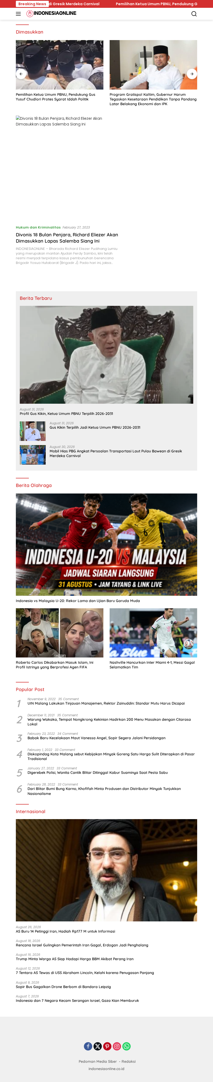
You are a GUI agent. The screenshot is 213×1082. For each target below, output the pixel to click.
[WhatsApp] (126, 1046)
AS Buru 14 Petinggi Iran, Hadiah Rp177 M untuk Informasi (65, 931)
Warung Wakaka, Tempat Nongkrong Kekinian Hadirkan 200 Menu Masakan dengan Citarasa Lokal (109, 721)
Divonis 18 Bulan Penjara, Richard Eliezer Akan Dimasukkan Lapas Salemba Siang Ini (67, 238)
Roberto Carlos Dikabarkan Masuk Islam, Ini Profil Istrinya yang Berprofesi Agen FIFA (54, 664)
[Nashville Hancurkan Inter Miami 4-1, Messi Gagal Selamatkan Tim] (153, 632)
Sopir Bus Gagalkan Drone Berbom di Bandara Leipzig (63, 986)
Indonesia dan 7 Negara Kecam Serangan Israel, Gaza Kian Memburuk (77, 1000)
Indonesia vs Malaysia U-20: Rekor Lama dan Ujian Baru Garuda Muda (78, 600)
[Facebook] (88, 1046)
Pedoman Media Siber (98, 1061)
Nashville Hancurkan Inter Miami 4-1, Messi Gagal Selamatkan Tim (152, 664)
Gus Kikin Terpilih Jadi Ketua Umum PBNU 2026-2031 (95, 427)
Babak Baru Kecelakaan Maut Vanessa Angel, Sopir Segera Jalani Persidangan (96, 738)
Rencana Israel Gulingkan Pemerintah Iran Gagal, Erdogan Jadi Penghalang (82, 945)
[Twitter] (98, 1046)
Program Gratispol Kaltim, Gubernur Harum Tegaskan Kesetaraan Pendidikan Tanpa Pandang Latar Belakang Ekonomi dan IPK (153, 99)
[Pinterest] (107, 1046)
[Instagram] (117, 1046)
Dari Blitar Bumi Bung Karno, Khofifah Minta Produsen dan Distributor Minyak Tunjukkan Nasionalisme (104, 791)
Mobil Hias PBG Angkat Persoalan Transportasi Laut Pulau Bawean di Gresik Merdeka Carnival (116, 453)
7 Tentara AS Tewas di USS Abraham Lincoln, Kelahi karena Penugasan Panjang (85, 972)
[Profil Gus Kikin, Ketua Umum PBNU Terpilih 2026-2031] (106, 355)
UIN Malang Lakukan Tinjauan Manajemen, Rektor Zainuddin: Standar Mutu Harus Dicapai (106, 703)
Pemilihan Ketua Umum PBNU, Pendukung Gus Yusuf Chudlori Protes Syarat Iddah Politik (55, 97)
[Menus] (19, 13)
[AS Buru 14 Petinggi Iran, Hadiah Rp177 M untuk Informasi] (106, 870)
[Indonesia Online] (50, 14)
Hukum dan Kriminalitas (38, 227)
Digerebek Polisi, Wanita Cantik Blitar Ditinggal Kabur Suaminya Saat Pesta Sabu (98, 772)
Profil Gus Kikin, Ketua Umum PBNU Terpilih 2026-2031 (66, 413)
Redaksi (129, 1061)
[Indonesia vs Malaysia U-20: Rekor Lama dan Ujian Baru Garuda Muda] (106, 544)
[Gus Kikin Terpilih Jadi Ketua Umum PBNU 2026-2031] (33, 431)
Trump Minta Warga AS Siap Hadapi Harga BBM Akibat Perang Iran (75, 959)
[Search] (194, 14)
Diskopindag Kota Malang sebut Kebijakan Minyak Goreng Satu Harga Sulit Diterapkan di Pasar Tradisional (111, 756)
